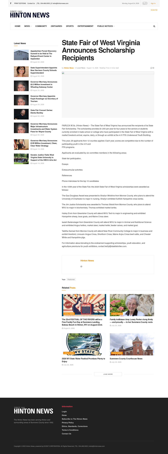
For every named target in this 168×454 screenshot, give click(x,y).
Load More (108, 374)
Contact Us (31, 3)
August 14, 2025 (92, 68)
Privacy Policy (68, 422)
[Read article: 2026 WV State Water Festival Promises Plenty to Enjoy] (84, 344)
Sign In (153, 3)
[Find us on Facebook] (10, 3)
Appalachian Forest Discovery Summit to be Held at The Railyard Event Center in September (43, 55)
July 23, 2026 (116, 325)
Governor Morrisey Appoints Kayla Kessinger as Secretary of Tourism (44, 99)
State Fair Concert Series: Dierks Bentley (42, 111)
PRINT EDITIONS (20, 3)
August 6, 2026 (69, 328)
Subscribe (154, 10)
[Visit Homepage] (30, 14)
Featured (71, 279)
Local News (81, 68)
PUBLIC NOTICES (105, 26)
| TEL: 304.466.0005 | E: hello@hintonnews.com (52, 3)
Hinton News (69, 68)
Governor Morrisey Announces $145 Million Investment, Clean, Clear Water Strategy (44, 143)
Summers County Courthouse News (126, 358)
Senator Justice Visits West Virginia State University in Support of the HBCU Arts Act (43, 157)
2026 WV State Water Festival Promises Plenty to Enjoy (83, 360)
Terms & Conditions (70, 430)
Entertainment (85, 26)
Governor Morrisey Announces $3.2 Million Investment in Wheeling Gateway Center (44, 84)
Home (17, 26)
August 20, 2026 (38, 62)
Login (64, 411)
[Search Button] (154, 26)
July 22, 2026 (68, 365)
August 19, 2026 (38, 149)
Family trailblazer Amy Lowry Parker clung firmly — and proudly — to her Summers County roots (131, 320)
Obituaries (56, 26)
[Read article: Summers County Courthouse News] (132, 344)
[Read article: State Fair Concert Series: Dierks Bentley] (21, 114)
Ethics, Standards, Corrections (75, 426)
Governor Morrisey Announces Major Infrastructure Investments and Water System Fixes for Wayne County (44, 127)
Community (41, 26)
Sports (70, 26)
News (27, 26)
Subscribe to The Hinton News (74, 419)
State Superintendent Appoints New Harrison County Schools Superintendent (44, 70)
